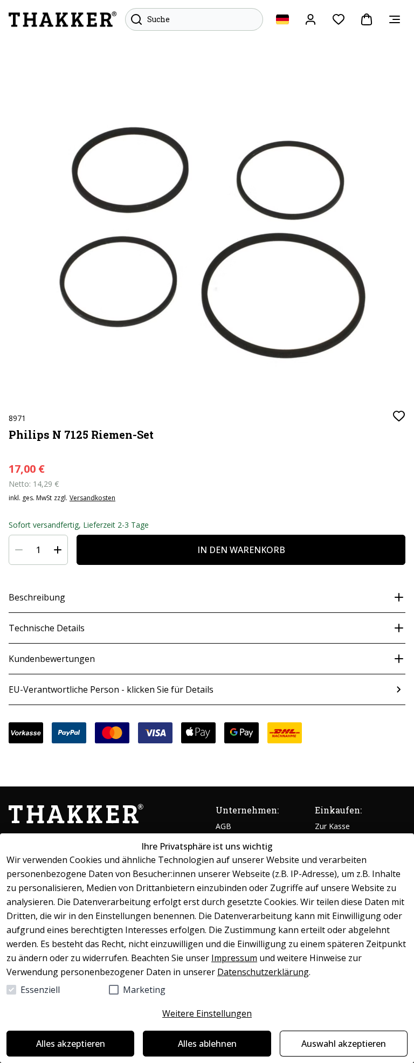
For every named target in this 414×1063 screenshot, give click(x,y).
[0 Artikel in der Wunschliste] (338, 19)
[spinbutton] (38, 549)
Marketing (144, 990)
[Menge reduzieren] (19, 549)
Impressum (234, 958)
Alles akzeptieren (70, 1044)
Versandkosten (92, 498)
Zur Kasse (332, 826)
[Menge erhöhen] (57, 549)
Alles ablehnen (207, 1044)
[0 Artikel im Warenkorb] (366, 19)
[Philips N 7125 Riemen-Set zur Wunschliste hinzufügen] (398, 416)
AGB (223, 826)
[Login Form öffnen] (310, 19)
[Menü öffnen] (394, 19)
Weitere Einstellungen (207, 1013)
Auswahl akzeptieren (343, 1044)
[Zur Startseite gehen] (62, 19)
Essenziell (40, 990)
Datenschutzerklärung (263, 972)
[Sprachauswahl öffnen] (282, 19)
